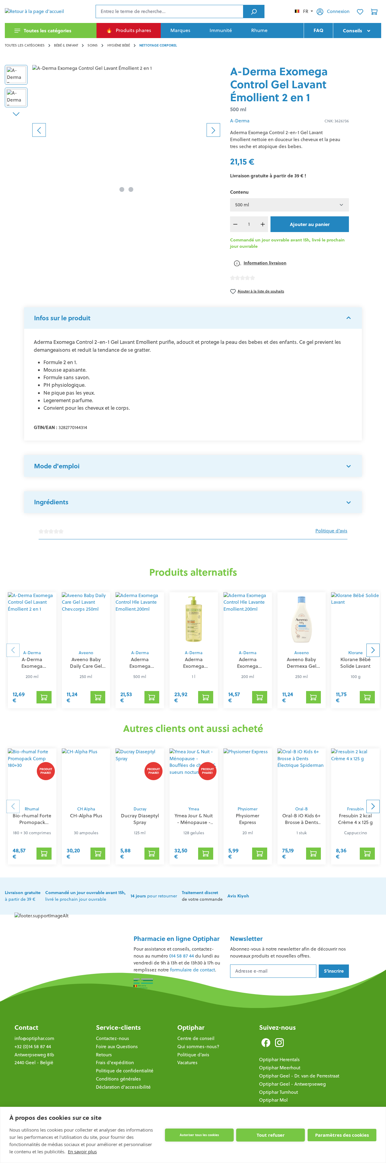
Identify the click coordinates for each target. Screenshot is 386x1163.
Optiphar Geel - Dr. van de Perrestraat (299, 1076)
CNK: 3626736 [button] (336, 121)
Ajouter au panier (310, 224)
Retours (104, 1055)
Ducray (140, 809)
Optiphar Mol (273, 1100)
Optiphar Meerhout (279, 1067)
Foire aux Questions (117, 1046)
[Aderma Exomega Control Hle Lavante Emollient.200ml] (139, 619)
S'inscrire (334, 971)
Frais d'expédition (115, 1062)
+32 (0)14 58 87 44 (32, 1046)
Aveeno (86, 653)
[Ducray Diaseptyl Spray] (139, 775)
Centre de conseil (195, 1038)
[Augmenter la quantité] (262, 224)
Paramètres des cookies (342, 1135)
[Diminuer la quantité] (235, 224)
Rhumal (32, 809)
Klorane (355, 653)
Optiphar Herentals (279, 1059)
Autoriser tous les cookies (199, 1135)
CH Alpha (86, 809)
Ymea (193, 809)
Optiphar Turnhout (278, 1092)
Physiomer (248, 809)
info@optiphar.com (34, 1038)
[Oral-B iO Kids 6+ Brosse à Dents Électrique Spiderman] (301, 775)
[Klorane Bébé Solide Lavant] (355, 619)
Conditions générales (118, 1079)
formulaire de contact (192, 970)
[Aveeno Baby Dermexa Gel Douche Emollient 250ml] (301, 619)
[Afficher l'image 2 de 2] (130, 189)
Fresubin (355, 809)
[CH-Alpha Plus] (86, 775)
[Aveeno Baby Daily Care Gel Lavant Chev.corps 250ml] (86, 619)
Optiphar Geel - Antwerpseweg (292, 1084)
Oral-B (301, 809)
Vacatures (187, 1062)
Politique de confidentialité (124, 1071)
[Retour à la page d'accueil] (35, 11)
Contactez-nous (112, 1038)
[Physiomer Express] (247, 775)
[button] (193, 318)
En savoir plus (82, 1151)
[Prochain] (213, 130)
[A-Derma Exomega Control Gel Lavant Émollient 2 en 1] (126, 130)
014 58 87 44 (181, 956)
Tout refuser (271, 1135)
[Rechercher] (253, 11)
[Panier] (374, 11)
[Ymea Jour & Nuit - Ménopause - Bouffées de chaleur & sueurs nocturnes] (193, 775)
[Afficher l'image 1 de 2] (121, 189)
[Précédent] (39, 130)
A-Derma (239, 121)
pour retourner (154, 896)
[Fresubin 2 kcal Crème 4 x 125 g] (355, 775)
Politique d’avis (331, 531)
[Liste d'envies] (360, 11)
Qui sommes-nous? (198, 1046)
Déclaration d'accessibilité (123, 1087)
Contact (26, 1027)
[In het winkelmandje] (44, 697)
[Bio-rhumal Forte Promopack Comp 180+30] (32, 775)
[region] (112, 130)
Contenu (239, 192)
